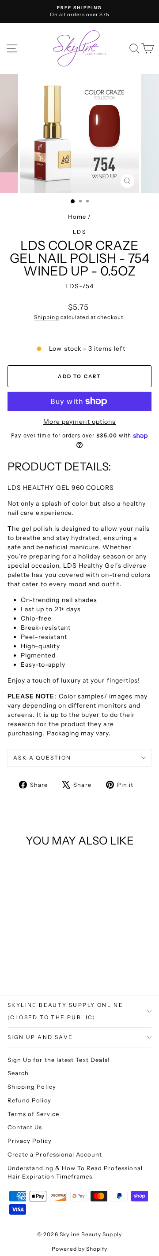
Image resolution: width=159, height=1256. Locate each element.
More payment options (79, 422)
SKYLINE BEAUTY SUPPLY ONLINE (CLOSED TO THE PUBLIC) (65, 1011)
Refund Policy (29, 1100)
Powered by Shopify (80, 1248)
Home (77, 216)
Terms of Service (33, 1113)
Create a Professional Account (55, 1154)
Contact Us (25, 1127)
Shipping (46, 317)
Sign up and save (40, 1037)
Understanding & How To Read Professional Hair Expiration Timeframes (75, 1172)
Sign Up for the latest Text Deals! (59, 1059)
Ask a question (42, 757)
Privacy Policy (30, 1140)
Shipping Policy (32, 1086)
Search (18, 1072)
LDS (79, 231)
